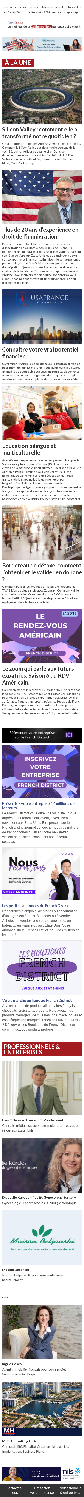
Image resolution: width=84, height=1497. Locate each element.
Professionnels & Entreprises (32, 1049)
